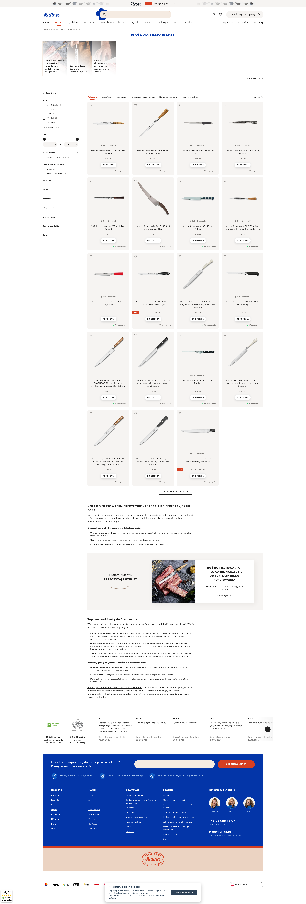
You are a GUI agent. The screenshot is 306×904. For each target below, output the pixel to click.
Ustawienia (114, 898)
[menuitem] (46, 23)
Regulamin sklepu (134, 822)
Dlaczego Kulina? (171, 834)
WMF (90, 795)
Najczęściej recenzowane (143, 97)
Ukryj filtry (50, 93)
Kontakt (130, 832)
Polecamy (92, 97)
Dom (53, 824)
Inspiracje (227, 22)
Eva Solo (92, 829)
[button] (175, 98)
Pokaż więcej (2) (50, 127)
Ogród (54, 810)
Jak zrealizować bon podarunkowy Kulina (180, 806)
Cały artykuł (223, 596)
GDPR (128, 827)
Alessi (91, 800)
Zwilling (92, 819)
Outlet (54, 829)
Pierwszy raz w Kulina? (174, 800)
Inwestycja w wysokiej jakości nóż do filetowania (114, 688)
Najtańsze (106, 97)
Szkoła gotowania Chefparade (177, 822)
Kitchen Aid (94, 810)
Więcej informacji (156, 895)
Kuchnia (55, 795)
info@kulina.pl (220, 831)
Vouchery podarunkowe (137, 817)
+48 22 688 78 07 (222, 820)
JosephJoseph (95, 814)
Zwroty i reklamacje (135, 795)
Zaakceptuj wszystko (184, 892)
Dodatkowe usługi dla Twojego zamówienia (141, 801)
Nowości (243, 22)
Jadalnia (55, 800)
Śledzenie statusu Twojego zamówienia (176, 828)
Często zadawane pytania (175, 812)
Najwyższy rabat (190, 97)
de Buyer (92, 824)
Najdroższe (121, 97)
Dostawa (130, 812)
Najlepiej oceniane (168, 97)
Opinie (166, 795)
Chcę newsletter (236, 764)
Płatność (130, 808)
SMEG (91, 805)
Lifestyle (55, 819)
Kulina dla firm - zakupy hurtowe (179, 817)
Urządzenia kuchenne (61, 805)
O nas (166, 839)
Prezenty (258, 22)
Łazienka (55, 814)
